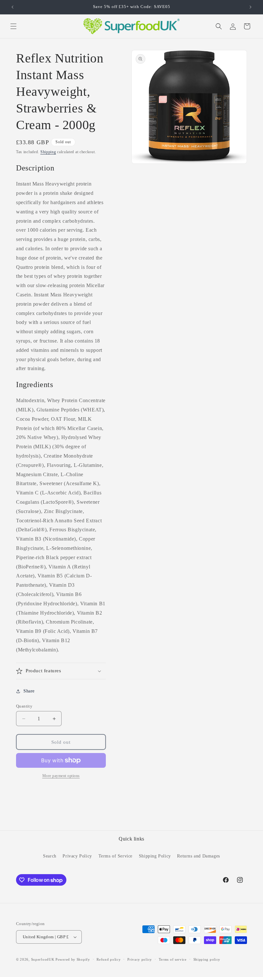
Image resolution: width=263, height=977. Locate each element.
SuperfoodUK (43, 959)
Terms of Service (115, 856)
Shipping (48, 152)
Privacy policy (139, 959)
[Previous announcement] (12, 7)
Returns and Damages (198, 856)
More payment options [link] (61, 776)
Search (49, 856)
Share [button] (29, 691)
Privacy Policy (77, 856)
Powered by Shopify (72, 959)
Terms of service (173, 959)
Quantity (24, 706)
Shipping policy (207, 959)
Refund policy (109, 959)
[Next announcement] (250, 7)
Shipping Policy (155, 856)
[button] (13, 26)
